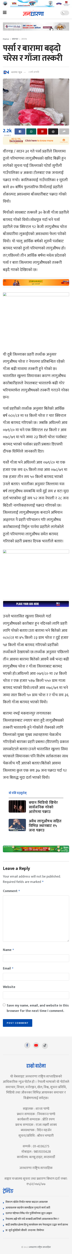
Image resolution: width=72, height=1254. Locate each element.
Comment (11, 891)
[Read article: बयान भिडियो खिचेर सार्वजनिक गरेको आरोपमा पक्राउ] (17, 806)
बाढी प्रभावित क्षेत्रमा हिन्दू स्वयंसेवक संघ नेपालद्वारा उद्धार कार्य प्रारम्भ (37, 1224)
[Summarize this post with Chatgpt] (53, 131)
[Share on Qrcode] (42, 131)
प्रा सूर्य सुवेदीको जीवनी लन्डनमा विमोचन (25, 1230)
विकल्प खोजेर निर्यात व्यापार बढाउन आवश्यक (27, 1202)
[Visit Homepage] (33, 13)
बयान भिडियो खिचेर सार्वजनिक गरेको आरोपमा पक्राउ (43, 807)
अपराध (24, 39)
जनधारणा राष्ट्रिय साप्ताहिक (40, 1247)
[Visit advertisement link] (36, 3)
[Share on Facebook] (20, 131)
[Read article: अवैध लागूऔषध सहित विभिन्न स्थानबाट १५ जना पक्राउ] (17, 825)
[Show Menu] (5, 13)
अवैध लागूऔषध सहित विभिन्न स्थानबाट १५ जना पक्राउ (45, 826)
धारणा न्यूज (16, 72)
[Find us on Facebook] (27, 1045)
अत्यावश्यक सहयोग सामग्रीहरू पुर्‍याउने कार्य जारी (28, 1207)
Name (8, 950)
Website (9, 987)
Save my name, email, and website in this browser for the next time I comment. (38, 1008)
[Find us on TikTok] (45, 1046)
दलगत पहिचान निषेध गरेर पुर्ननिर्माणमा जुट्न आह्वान (29, 1213)
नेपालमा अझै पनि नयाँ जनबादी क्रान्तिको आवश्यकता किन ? (32, 1219)
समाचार (15, 39)
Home (6, 39)
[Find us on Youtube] (36, 1045)
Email (8, 968)
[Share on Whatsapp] (31, 131)
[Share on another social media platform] (64, 131)
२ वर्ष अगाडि (33, 72)
